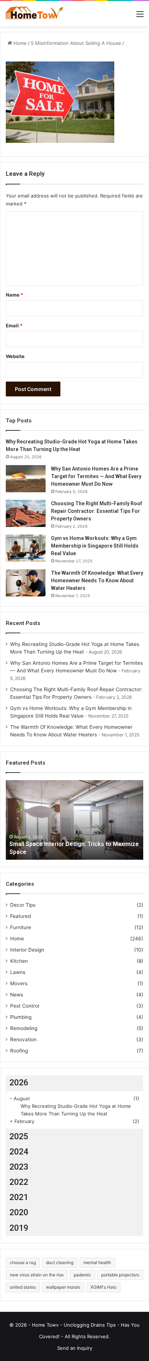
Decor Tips (22, 905)
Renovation (23, 1039)
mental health (97, 1262)
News (16, 995)
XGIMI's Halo (103, 1287)
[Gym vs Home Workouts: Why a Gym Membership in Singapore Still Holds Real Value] (26, 548)
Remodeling (23, 1028)
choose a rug (23, 1262)
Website (15, 356)
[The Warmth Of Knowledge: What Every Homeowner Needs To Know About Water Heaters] (26, 582)
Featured (20, 916)
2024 (18, 1152)
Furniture (20, 927)
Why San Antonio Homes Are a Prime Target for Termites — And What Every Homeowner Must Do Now (96, 476)
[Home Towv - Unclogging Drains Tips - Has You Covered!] (34, 13)
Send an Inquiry (74, 1348)
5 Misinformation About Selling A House (76, 43)
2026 (18, 1083)
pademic (82, 1274)
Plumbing (20, 1017)
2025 (18, 1136)
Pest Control (24, 1006)
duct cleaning (59, 1262)
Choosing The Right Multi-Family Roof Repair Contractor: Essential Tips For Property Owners (96, 511)
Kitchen (19, 961)
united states (23, 1287)
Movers (18, 983)
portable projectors (120, 1274)
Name (14, 295)
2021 (18, 1197)
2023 (18, 1167)
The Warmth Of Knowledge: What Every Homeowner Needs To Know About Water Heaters (97, 580)
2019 (18, 1228)
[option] (74, 820)
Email (14, 325)
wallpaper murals (63, 1287)
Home (19, 43)
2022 (18, 1182)
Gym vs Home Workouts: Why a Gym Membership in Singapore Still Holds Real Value (95, 545)
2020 (18, 1212)
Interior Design (27, 950)
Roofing (19, 1051)
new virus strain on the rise (37, 1274)
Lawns (17, 972)
